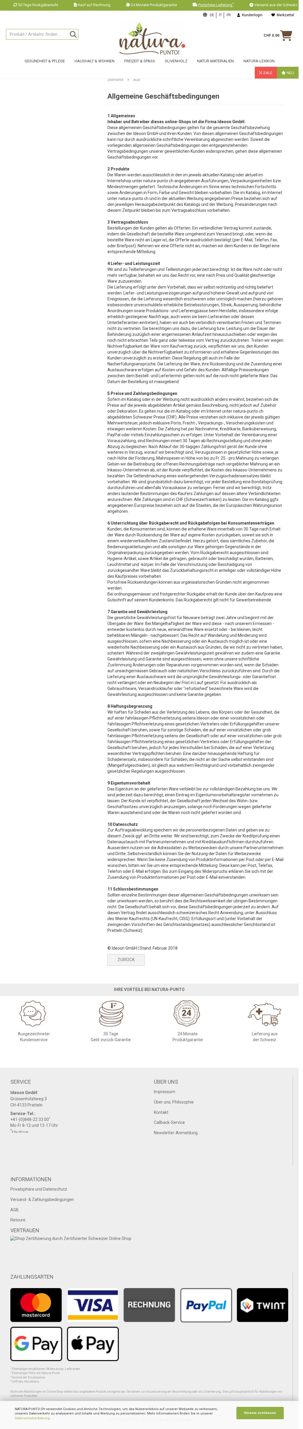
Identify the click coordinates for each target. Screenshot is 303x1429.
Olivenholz (176, 61)
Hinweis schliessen (260, 1413)
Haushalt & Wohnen (95, 61)
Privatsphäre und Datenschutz (38, 1189)
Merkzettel (284, 15)
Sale (267, 73)
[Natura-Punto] (152, 38)
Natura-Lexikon (259, 61)
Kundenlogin (251, 15)
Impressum (164, 1091)
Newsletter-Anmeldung (176, 1132)
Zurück (126, 959)
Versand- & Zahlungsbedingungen (42, 1199)
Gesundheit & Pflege (45, 61)
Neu (290, 73)
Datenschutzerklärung (32, 1418)
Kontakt (161, 1112)
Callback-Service (169, 1122)
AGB (14, 1209)
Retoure (17, 1220)
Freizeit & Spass (139, 61)
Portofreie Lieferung (216, 5)
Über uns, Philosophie (174, 1102)
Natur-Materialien (215, 61)
